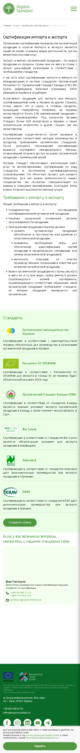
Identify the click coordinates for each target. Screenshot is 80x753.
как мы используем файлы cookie (42, 735)
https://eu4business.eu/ (25, 692)
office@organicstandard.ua (16, 713)
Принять (40, 746)
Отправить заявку (20, 522)
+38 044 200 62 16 (13, 709)
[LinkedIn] (27, 723)
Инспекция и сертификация (35, 26)
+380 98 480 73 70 (20, 593)
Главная (7, 26)
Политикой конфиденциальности (42, 738)
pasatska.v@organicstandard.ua (25, 600)
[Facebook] (7, 723)
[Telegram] (48, 723)
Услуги (16, 26)
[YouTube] (38, 723)
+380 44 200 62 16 (20, 596)
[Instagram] (17, 723)
